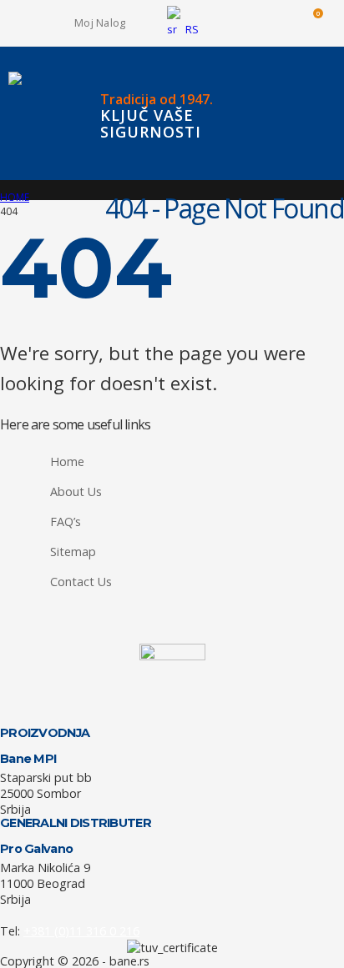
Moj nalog (99, 23)
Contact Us (81, 581)
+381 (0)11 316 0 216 (81, 931)
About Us (76, 491)
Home (67, 461)
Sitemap (73, 551)
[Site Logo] (41, 113)
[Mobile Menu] (333, 113)
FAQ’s (65, 521)
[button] (236, 23)
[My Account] (273, 23)
